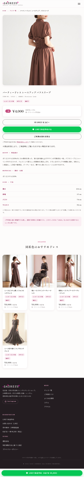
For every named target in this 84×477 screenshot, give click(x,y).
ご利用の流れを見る (42, 136)
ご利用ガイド (49, 394)
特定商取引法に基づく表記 (12, 445)
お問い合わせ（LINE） (11, 423)
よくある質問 (49, 398)
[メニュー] (79, 3)
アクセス (47, 406)
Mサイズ (19, 101)
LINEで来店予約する (43, 129)
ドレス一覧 (13, 11)
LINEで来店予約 (8, 419)
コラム (46, 402)
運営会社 (6, 441)
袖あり (27, 101)
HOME (4, 11)
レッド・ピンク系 (9, 101)
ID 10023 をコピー (42, 122)
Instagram (11, 401)
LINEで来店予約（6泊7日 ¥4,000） (43, 473)
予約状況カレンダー (23, 142)
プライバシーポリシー (10, 449)
